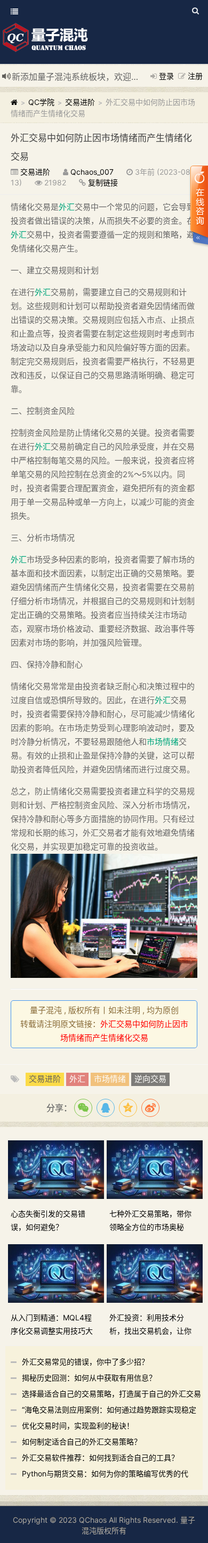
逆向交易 (150, 1079)
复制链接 (103, 182)
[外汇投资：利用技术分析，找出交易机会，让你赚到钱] (156, 1272)
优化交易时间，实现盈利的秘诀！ (78, 1425)
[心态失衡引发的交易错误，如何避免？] (57, 1168)
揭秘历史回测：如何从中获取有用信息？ (89, 1377)
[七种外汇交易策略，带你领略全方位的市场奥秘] (156, 1168)
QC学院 (41, 102)
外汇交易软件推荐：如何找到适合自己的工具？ (100, 1457)
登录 (166, 75)
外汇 (67, 207)
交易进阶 (80, 102)
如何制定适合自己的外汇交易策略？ (81, 1441)
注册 (195, 75)
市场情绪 (163, 742)
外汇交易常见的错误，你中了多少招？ (85, 1361)
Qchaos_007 (92, 171)
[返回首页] (14, 102)
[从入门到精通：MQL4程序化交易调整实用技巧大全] (57, 1272)
